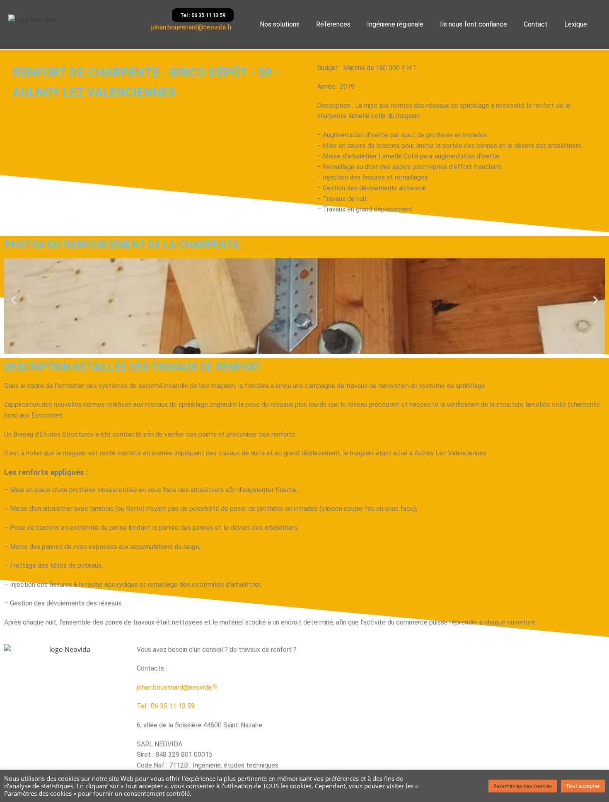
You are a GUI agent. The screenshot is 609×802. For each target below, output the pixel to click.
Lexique (575, 24)
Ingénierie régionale (395, 24)
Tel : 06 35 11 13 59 (166, 706)
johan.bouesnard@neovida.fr (192, 27)
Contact (536, 24)
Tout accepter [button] (583, 786)
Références (333, 24)
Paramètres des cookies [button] (522, 786)
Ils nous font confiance (473, 24)
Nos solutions (280, 24)
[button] (13, 299)
